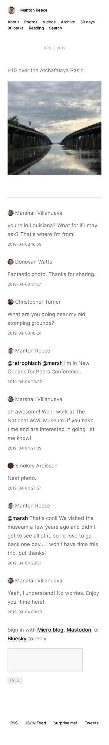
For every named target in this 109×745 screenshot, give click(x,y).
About (13, 21)
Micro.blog (50, 630)
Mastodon (79, 630)
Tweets (92, 722)
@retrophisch (24, 363)
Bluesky (17, 638)
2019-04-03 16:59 (24, 244)
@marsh (52, 363)
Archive (68, 21)
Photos (31, 21)
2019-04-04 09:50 (25, 611)
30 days (87, 21)
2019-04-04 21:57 (24, 488)
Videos (49, 21)
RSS (14, 722)
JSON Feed (35, 722)
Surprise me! (65, 722)
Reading (36, 27)
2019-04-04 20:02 (25, 381)
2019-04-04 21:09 (24, 448)
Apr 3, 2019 (55, 48)
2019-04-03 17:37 (24, 284)
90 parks (16, 27)
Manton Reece (34, 10)
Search (55, 27)
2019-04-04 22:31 (24, 563)
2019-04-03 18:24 (24, 333)
